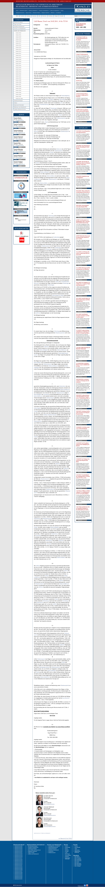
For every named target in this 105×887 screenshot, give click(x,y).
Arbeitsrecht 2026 (18, 846)
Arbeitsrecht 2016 (18, 859)
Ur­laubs (52, 152)
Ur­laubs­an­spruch (65, 131)
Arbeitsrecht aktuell (23, 10)
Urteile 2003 (18, 72)
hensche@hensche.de (49, 804)
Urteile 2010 (18, 57)
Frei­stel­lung (46, 394)
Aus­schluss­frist (65, 698)
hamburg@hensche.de (20, 132)
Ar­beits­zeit (58, 149)
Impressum (77, 850)
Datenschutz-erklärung (77, 852)
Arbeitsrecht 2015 (18, 860)
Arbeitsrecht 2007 (18, 871)
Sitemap (67, 856)
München (44, 16)
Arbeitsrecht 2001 (18, 879)
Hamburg (28, 16)
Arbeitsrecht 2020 (18, 854)
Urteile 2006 (18, 65)
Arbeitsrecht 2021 (18, 852)
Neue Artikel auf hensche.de (34, 850)
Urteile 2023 (18, 33)
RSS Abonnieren (18, 885)
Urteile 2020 (18, 37)
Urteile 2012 (18, 53)
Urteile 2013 (18, 51)
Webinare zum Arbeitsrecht (20, 107)
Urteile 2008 (18, 61)
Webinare (53, 12)
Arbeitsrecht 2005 (18, 873)
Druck (66, 848)
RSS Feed (67, 854)
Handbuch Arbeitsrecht (33, 10)
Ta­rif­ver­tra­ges (51, 285)
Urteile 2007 (18, 63)
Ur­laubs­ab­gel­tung (65, 95)
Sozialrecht (50, 851)
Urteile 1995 (18, 88)
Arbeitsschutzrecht (52, 848)
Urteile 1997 (18, 84)
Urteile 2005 (18, 67)
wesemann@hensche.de (49, 826)
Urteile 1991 (18, 96)
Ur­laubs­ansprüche (61, 118)
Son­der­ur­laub (56, 237)
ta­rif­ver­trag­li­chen (56, 295)
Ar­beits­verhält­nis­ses (62, 350)
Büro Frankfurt (78, 858)
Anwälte (61, 16)
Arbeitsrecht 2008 (18, 869)
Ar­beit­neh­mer (62, 386)
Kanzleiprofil (58, 12)
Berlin (17, 16)
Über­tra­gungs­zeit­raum (44, 667)
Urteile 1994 (18, 90)
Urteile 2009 (18, 59)
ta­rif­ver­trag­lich (37, 408)
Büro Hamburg (78, 859)
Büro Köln (77, 862)
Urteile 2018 (18, 41)
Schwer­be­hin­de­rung (43, 104)
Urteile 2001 (18, 76)
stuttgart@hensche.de (20, 164)
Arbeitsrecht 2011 (18, 865)
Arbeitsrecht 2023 (18, 850)
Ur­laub (60, 114)
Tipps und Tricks (17, 24)
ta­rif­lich (47, 575)
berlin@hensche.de (20, 120)
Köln (39, 16)
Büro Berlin (77, 856)
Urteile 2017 (18, 43)
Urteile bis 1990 (19, 98)
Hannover (34, 16)
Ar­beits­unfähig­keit (44, 172)
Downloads (67, 847)
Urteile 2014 (18, 49)
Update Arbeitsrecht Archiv (20, 109)
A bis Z (66, 846)
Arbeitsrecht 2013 (18, 863)
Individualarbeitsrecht (53, 847)
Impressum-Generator (20, 12)
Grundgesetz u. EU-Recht (54, 846)
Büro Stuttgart (78, 866)
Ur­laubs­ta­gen (58, 247)
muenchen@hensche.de (21, 151)
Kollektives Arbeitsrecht (53, 850)
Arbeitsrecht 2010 (18, 867)
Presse (62, 10)
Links (66, 852)
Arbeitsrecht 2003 (18, 876)
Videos (15, 102)
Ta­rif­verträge (62, 99)
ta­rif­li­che (45, 414)
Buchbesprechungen (32, 846)
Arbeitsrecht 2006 (18, 872)
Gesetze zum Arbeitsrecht (44, 10)
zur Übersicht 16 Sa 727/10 (65, 838)
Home (17, 10)
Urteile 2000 (18, 78)
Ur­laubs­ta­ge (53, 108)
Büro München (78, 863)
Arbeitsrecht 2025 (18, 847)
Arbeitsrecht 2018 (18, 856)
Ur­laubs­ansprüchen (60, 332)
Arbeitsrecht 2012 (18, 864)
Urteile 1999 (18, 80)
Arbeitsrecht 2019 (18, 855)
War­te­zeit (61, 540)
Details (20, 128)
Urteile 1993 (18, 92)
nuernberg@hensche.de (21, 158)
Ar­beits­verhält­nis (49, 99)
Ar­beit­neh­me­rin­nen (47, 518)
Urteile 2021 (18, 35)
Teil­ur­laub (38, 535)
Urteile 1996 (18, 86)
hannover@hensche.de (20, 139)
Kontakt (66, 851)
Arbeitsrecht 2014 (18, 861)
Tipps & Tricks (28, 12)
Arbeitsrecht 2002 (18, 877)
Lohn (61, 102)
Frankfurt (22, 16)
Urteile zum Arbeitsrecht (54, 10)
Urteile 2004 (18, 69)
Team (76, 848)
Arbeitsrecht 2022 (18, 851)
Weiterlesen (80, 51)
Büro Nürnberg (78, 864)
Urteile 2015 (18, 47)
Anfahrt (15, 128)
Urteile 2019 (18, 39)
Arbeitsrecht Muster (36, 12)
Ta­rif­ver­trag (51, 215)
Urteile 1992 (18, 94)
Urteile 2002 (18, 74)
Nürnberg (50, 16)
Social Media (68, 855)
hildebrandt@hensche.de (50, 815)
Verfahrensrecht (51, 852)
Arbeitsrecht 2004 (18, 875)
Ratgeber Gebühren (45, 12)
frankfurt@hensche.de (20, 126)
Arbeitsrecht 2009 (18, 868)
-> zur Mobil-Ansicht (18, 19)
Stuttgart (56, 16)
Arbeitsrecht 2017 (18, 858)
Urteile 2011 (18, 55)
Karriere (67, 850)
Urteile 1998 (18, 82)
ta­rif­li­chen (38, 313)
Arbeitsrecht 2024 (18, 848)
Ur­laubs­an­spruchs (52, 179)
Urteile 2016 (18, 45)
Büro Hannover (78, 860)
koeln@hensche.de (20, 145)
